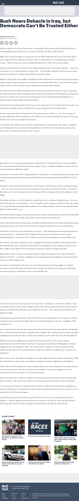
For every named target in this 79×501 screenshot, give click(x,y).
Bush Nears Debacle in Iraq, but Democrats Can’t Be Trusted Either (39, 23)
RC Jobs (23, 496)
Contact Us (14, 493)
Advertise (23, 493)
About (3, 493)
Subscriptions (24, 498)
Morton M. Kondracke (8, 36)
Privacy (13, 496)
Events (3, 496)
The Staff (13, 498)
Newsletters (5, 498)
